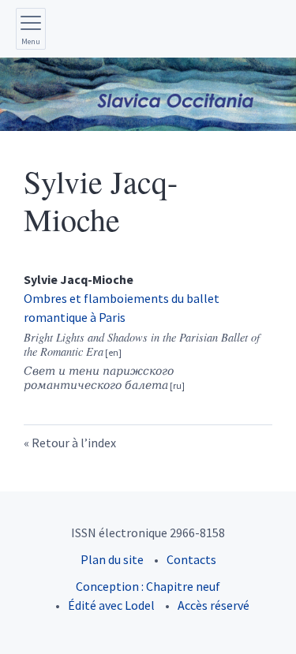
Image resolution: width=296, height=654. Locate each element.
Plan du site (112, 559)
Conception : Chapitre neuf (148, 586)
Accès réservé (213, 605)
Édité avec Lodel (111, 605)
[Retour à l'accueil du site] (148, 94)
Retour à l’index (74, 442)
